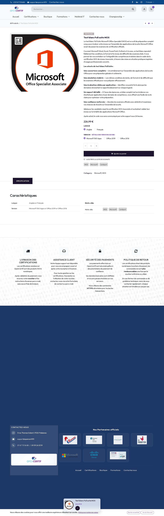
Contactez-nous (56, 2)
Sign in (144, 9)
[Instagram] (141, 2)
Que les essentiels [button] (133, 512)
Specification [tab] (22, 181)
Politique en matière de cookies (88, 512)
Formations (115, 470)
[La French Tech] (142, 440)
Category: (88, 173)
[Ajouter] (96, 146)
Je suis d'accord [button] (147, 512)
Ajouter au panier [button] (120, 154)
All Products (14, 23)
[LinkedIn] (137, 2)
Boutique (103, 470)
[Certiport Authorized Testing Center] (118, 440)
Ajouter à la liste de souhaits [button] (98, 159)
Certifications (90, 470)
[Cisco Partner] (70, 455)
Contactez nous (130, 470)
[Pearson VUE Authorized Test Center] (94, 440)
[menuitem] (16, 16)
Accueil (78, 470)
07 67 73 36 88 (23, 445)
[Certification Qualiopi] (118, 455)
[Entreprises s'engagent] (70, 440)
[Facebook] (132, 2)
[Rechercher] (133, 9)
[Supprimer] (85, 146)
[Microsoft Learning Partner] (94, 455)
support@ (21, 439)
